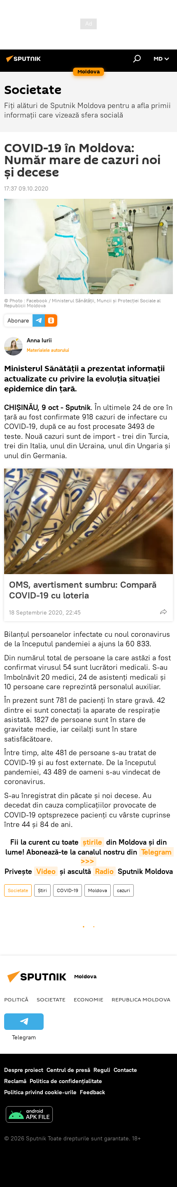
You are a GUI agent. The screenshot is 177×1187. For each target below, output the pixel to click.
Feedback (92, 1092)
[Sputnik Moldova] (24, 62)
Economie (88, 999)
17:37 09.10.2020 (26, 188)
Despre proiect (23, 1070)
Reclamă (15, 1081)
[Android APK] (29, 1115)
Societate (18, 890)
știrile (92, 842)
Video (46, 871)
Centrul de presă (68, 1070)
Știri (42, 890)
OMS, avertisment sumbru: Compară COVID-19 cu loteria (82, 590)
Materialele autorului (48, 350)
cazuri (123, 890)
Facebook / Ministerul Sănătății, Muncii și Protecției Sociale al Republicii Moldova (82, 303)
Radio (104, 871)
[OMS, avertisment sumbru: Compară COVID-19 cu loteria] (88, 521)
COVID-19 (67, 890)
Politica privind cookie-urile (40, 1092)
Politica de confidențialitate (66, 1081)
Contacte (125, 1070)
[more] (163, 611)
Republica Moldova (141, 999)
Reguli (101, 1070)
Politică (16, 999)
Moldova (97, 890)
